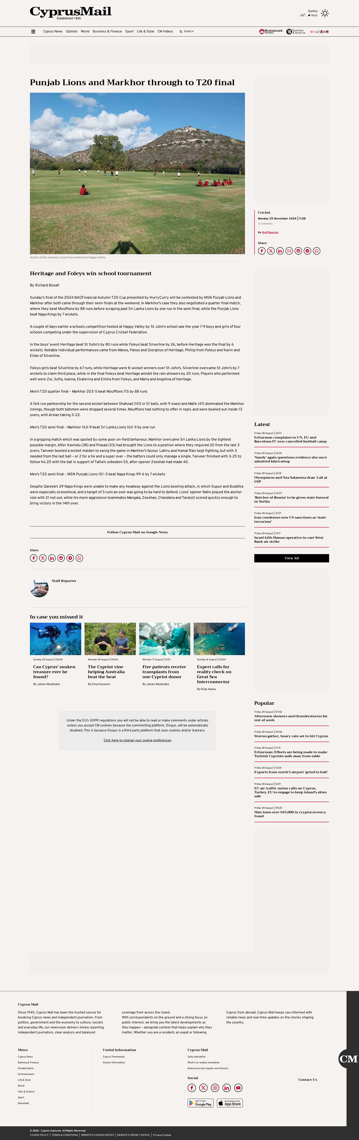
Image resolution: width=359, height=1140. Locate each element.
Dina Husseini (101, 684)
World (85, 32)
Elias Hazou (208, 689)
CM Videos (165, 32)
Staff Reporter (270, 232)
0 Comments (265, 224)
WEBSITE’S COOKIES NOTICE (97, 1135)
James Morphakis (48, 684)
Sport (129, 32)
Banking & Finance (28, 1062)
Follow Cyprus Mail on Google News (137, 532)
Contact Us (307, 1079)
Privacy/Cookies (162, 1135)
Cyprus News (53, 32)
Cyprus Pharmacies (114, 1057)
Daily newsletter (197, 1057)
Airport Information (114, 1062)
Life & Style (145, 32)
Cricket (264, 212)
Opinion (71, 32)
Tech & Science (26, 1092)
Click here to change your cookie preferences (137, 740)
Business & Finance (107, 32)
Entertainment (26, 1074)
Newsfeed (23, 1103)
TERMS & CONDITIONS (65, 1135)
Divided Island (25, 1068)
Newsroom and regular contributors (208, 1068)
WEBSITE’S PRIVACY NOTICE (133, 1135)
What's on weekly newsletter (204, 1062)
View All (292, 558)
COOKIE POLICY (39, 1135)
